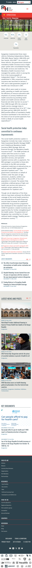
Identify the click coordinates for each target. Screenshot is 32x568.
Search (10, 2)
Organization (4, 471)
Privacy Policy (6, 542)
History (3, 463)
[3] (23, 189)
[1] (17, 60)
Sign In (14, 2)
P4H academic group (6, 508)
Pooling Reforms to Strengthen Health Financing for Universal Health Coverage (15, 283)
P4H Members (4, 473)
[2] (15, 77)
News (2, 526)
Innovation (4, 510)
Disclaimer (9, 538)
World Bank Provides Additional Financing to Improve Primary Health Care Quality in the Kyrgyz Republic (15, 324)
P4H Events (4, 531)
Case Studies (5, 484)
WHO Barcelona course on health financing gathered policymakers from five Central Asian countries (14, 384)
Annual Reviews (5, 513)
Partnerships (4, 476)
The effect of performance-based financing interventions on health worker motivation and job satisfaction (17, 265)
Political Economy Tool (8, 492)
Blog (2, 528)
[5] (10, 120)
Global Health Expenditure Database (12, 252)
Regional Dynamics (6, 505)
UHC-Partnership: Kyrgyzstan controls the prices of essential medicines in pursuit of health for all (15, 354)
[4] (26, 108)
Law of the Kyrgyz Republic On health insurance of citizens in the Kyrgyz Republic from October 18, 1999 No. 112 (15, 443)
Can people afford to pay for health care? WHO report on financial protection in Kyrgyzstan (14, 431)
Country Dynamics (6, 502)
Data (3, 489)
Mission (3, 465)
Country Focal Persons (7, 468)
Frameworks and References (9, 494)
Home (4, 18)
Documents (5, 486)
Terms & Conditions (20, 538)
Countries (8, 18)
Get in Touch (17, 542)
